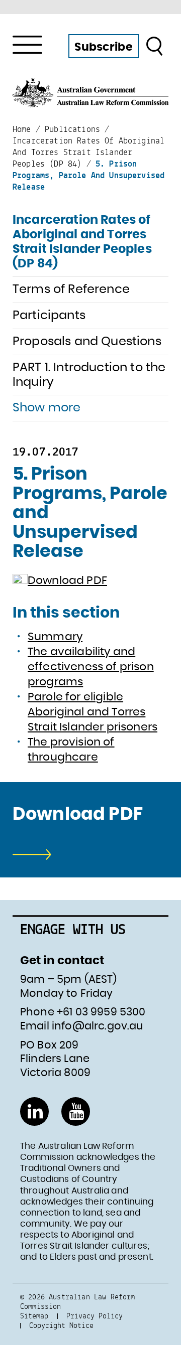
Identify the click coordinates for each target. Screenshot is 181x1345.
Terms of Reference (71, 289)
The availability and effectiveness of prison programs (91, 666)
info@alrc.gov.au (97, 1026)
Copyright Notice (61, 1325)
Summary (55, 636)
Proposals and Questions (87, 342)
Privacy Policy (94, 1315)
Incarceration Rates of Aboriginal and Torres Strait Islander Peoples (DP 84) (82, 241)
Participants (49, 316)
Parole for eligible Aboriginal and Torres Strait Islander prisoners (92, 711)
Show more (46, 408)
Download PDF (67, 580)
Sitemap (34, 1315)
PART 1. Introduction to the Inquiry (89, 375)
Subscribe (103, 47)
